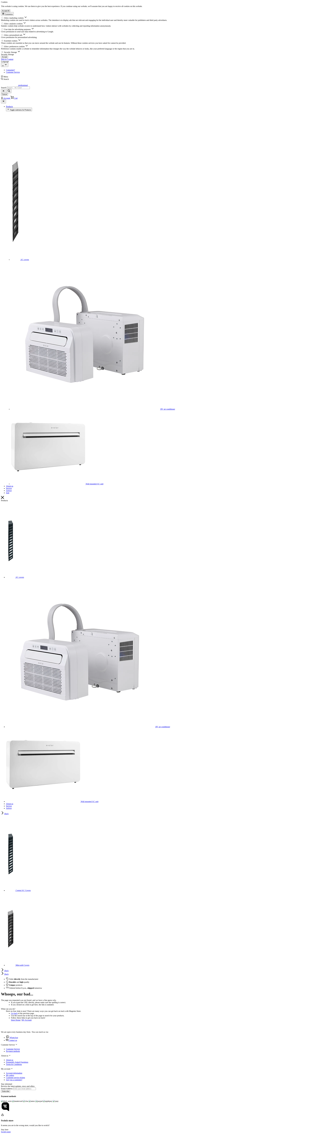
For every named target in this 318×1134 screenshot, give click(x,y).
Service (9, 488)
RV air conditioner (167, 409)
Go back (14, 1013)
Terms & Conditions (14, 1064)
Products (9, 106)
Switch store (6, 1132)
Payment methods (13, 1051)
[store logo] (9, 1028)
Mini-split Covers (22, 965)
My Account (27, 1020)
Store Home (15, 1020)
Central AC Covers (23, 890)
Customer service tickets (15, 1078)
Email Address (7, 1089)
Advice (9, 491)
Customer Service (13, 72)
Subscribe (5, 1091)
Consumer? (10, 70)
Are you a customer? (14, 1080)
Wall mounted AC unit (94, 484)
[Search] (8, 91)
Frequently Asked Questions (17, 1062)
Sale (7, 493)
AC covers (24, 260)
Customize (8, 14)
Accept (4, 57)
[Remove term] (3, 91)
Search (3, 88)
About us (9, 486)
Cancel (4, 94)
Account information (14, 1073)
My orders (10, 1075)
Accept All (5, 11)
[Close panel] (3, 101)
